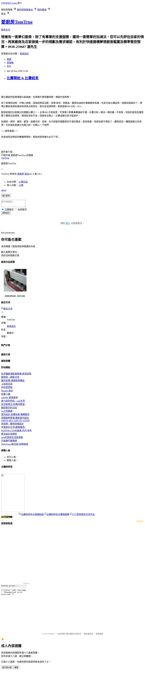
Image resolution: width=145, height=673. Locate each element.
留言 (27, 174)
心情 (21, 185)
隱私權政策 (88, 634)
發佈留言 (6, 213)
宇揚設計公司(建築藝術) (13, 427)
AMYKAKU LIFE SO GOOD (15, 420)
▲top (3, 190)
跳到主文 (5, 30)
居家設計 (24, 53)
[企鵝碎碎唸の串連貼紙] (31, 514)
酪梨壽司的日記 (9, 407)
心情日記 (23, 182)
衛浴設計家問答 (9, 434)
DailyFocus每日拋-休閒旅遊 (14, 444)
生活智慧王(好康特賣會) (13, 404)
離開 (16, 667)
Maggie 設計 (7, 390)
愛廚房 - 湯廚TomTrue (9, 472)
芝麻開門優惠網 (9, 441)
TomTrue (5, 158)
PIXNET (51, 634)
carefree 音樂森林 (9, 397)
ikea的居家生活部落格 (12, 437)
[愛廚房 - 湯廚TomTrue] (12, 511)
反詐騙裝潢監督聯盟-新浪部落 (16, 374)
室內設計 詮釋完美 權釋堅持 (15, 414)
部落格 (10, 62)
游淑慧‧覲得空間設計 (12, 424)
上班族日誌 (6, 384)
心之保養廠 (6, 411)
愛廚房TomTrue (17, 21)
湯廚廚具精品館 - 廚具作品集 (15, 296)
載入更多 (6, 196)
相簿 (9, 59)
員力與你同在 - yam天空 (13, 401)
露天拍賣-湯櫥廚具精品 (12, 380)
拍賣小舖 (5, 394)
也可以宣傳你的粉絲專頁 (9, 514)
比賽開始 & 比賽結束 (23, 78)
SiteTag (140, 520)
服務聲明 (99, 634)
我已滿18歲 (7, 667)
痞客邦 (20, 174)
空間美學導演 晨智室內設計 (15, 418)
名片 (9, 66)
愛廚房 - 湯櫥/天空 (10, 377)
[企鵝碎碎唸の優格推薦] (56, 514)
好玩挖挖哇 (6, 387)
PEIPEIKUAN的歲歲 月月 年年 (16, 430)
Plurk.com (26, 583)
